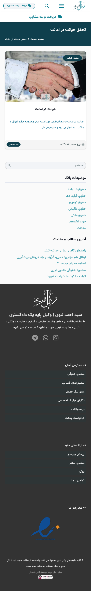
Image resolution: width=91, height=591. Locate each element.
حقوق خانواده (77, 189)
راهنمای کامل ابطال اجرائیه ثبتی (65, 250)
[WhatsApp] (45, 338)
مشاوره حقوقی (76, 374)
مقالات (81, 228)
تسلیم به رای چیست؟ (71, 263)
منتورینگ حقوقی (74, 391)
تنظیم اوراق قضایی (73, 382)
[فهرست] (61, 6)
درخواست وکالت (74, 418)
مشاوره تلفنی (76, 463)
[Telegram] (35, 338)
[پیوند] (79, 6)
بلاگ (81, 471)
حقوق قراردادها (76, 196)
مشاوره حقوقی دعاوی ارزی (68, 270)
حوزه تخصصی (77, 221)
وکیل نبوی (61, 560)
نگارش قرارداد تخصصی (71, 400)
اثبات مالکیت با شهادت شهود (66, 276)
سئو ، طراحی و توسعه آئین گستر (45, 572)
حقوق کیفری (77, 202)
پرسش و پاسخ (76, 454)
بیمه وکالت (77, 409)
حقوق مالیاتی (77, 209)
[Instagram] (56, 338)
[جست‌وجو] (46, 6)
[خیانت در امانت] (45, 100)
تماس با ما (78, 480)
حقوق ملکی (78, 215)
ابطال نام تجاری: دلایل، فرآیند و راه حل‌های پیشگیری (51, 257)
